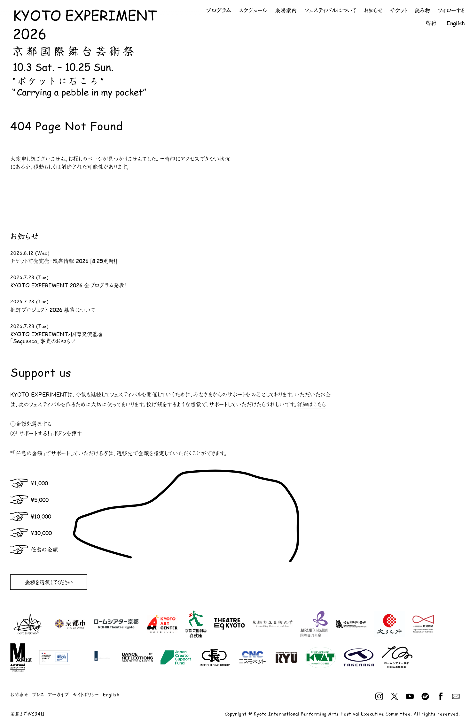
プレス (38, 695)
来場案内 (286, 10)
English (456, 23)
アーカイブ (58, 695)
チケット (398, 10)
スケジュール (253, 10)
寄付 (431, 23)
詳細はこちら (311, 404)
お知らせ (373, 10)
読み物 (422, 10)
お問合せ (19, 695)
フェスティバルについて (330, 10)
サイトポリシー (86, 695)
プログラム (218, 10)
